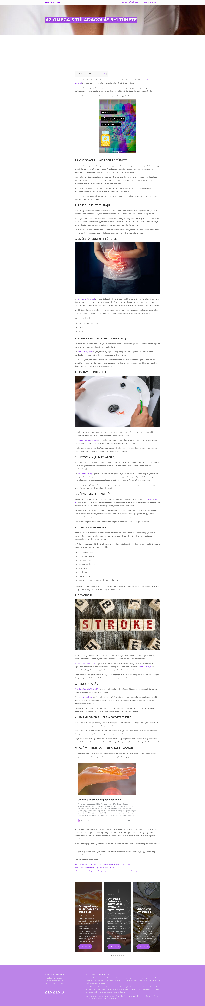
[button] (163, 917)
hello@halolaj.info (57, 983)
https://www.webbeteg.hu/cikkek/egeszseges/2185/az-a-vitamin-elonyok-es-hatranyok (107, 871)
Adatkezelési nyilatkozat (54, 978)
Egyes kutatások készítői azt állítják (87, 689)
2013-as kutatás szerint (86, 299)
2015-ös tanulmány (85, 474)
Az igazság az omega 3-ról (54, 981)
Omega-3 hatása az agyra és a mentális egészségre (115, 904)
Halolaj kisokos (152, 3)
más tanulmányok (145, 667)
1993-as (150, 499)
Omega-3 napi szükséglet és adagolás (88, 909)
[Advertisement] (102, 51)
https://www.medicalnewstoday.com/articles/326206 (94, 868)
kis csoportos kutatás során (88, 440)
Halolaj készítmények (131, 3)
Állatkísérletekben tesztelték (85, 663)
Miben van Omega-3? (143, 910)
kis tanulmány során (85, 352)
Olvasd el (85, 946)
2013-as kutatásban (85, 697)
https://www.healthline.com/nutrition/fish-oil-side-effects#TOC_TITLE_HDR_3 (103, 864)
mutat (104, 74)
